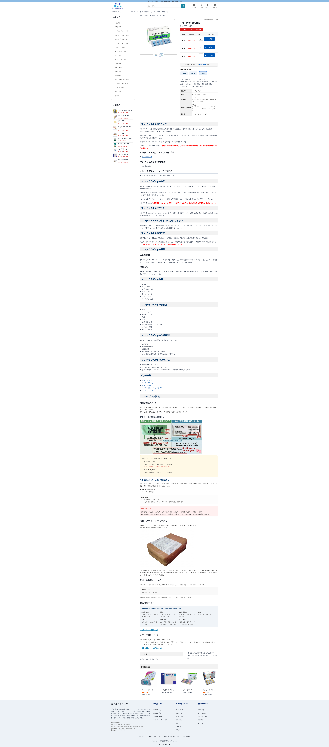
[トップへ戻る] (324, 744)
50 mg (184, 73)
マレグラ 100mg (147, 383)
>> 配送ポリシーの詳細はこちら (149, 630)
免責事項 (178, 726)
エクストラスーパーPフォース (152, 390)
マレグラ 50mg (147, 380)
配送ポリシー (179, 713)
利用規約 (141, 736)
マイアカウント (202, 716)
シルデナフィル (147, 157)
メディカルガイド (132, 12)
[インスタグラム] (162, 744)
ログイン (200, 723)
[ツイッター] (159, 744)
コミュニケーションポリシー (161, 720)
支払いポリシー (180, 710)
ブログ (177, 730)
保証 (177, 723)
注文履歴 (200, 720)
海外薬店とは (157, 710)
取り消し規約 (179, 716)
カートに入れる (209, 39)
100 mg (193, 73)
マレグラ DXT (146, 385)
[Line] (166, 744)
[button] (174, 19)
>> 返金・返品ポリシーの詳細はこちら (151, 648)
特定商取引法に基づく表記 (171, 736)
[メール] (169, 744)
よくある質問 (155, 12)
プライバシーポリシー (153, 736)
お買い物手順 (144, 12)
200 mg (203, 73)
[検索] (183, 6)
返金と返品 (179, 720)
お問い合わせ (166, 12)
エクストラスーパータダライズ (152, 388)
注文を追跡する (157, 716)
